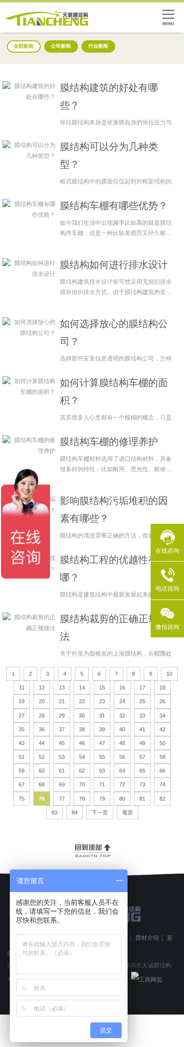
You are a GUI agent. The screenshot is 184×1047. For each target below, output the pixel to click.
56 (122, 757)
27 (22, 715)
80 (122, 799)
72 (122, 784)
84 (75, 812)
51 (22, 757)
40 (122, 729)
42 (162, 729)
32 (122, 715)
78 (82, 799)
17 (142, 687)
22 (82, 701)
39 (102, 729)
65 (142, 771)
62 (82, 771)
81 (142, 799)
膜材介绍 (147, 937)
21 (62, 701)
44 (42, 743)
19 (22, 701)
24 (122, 701)
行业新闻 (98, 46)
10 (169, 674)
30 (82, 715)
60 (42, 771)
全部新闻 (23, 46)
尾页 (127, 812)
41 (142, 729)
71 (102, 784)
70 (82, 784)
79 (102, 799)
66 (162, 771)
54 (82, 757)
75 (22, 799)
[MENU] (168, 16)
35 (22, 729)
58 (162, 757)
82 (162, 799)
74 (162, 784)
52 (42, 757)
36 (42, 729)
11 (22, 687)
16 (122, 687)
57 (142, 757)
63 (102, 771)
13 (62, 687)
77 (62, 799)
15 (102, 687)
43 (22, 743)
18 (162, 687)
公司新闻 (61, 46)
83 (54, 812)
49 (142, 743)
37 (62, 729)
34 (162, 715)
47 (102, 743)
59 (22, 771)
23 (102, 701)
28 (42, 715)
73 (142, 784)
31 (102, 715)
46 (82, 743)
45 (62, 743)
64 (122, 771)
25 (142, 701)
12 (42, 687)
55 (102, 757)
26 (162, 701)
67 (22, 784)
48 (122, 743)
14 (82, 687)
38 (82, 729)
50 (162, 743)
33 (142, 715)
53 (62, 757)
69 (62, 784)
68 (42, 784)
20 (42, 701)
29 (62, 715)
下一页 (100, 812)
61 (62, 771)
